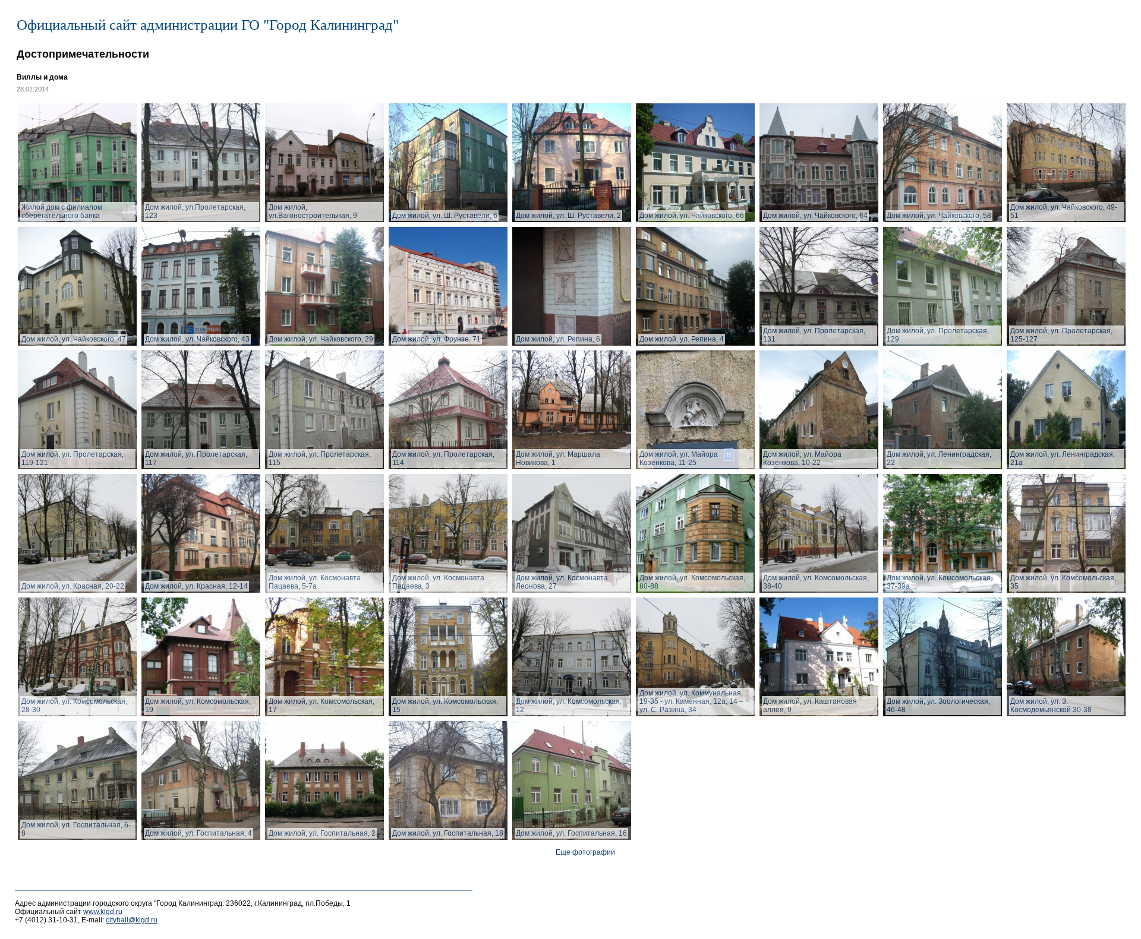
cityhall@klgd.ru (131, 920)
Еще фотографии (585, 852)
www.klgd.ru (102, 912)
